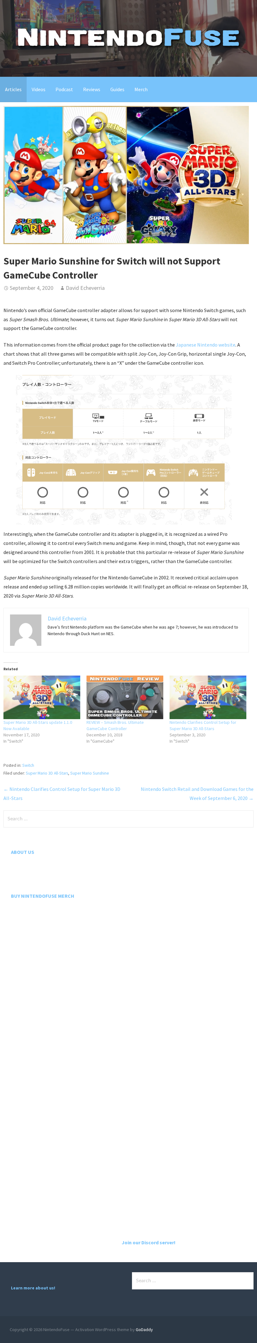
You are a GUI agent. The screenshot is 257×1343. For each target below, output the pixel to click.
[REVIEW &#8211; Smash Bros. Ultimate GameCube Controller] (125, 697)
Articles (13, 89)
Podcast (64, 89)
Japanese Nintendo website (205, 345)
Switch (28, 765)
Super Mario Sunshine (89, 773)
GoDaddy (144, 1329)
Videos (38, 89)
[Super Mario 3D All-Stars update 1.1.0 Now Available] (41, 697)
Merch (141, 89)
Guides (117, 89)
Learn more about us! (33, 1288)
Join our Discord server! (149, 1242)
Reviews (91, 89)
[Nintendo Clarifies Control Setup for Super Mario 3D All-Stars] (208, 697)
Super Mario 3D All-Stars (47, 773)
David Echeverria (85, 287)
